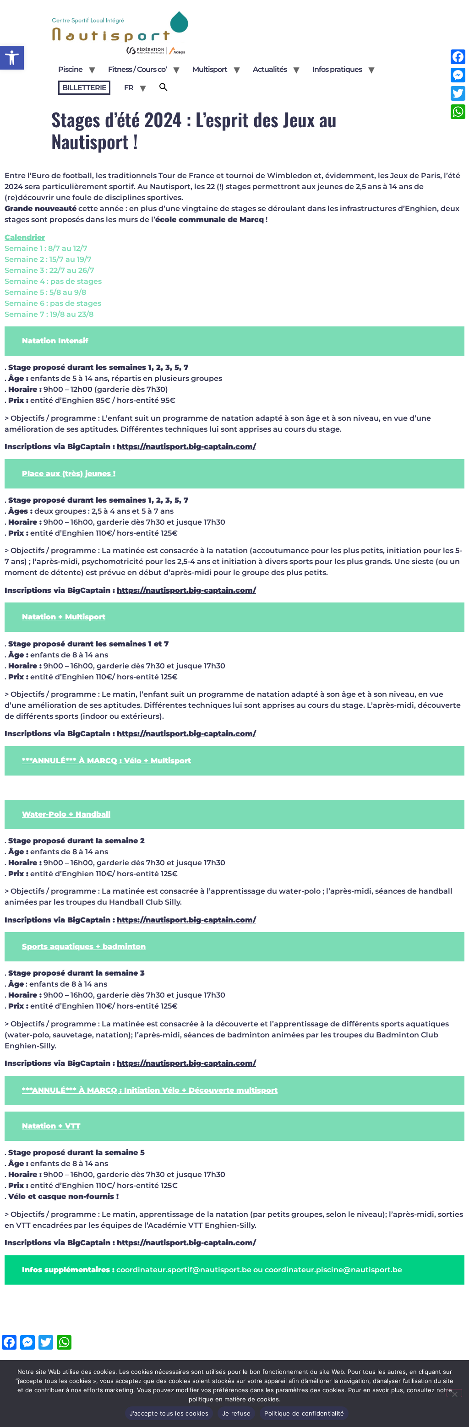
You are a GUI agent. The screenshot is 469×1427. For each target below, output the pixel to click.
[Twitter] (458, 93)
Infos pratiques (337, 69)
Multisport (209, 69)
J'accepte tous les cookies (169, 1413)
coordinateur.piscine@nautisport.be (333, 1269)
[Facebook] (458, 57)
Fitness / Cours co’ (137, 69)
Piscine (70, 69)
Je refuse (236, 1413)
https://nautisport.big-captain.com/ (186, 446)
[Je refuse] (454, 1393)
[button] (12, 58)
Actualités (270, 69)
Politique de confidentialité (304, 1413)
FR (128, 87)
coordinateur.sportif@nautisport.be (183, 1269)
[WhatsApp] (458, 112)
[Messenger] (458, 75)
